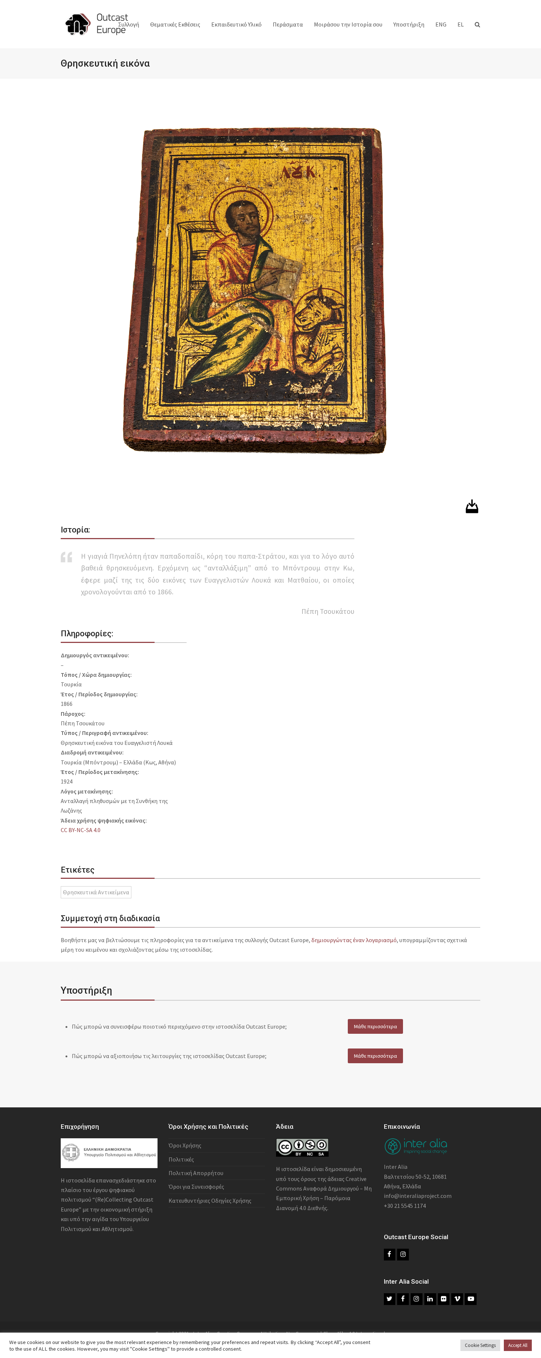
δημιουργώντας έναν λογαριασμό (354, 940)
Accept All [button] (517, 1345)
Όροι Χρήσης (185, 1145)
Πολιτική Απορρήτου (196, 1173)
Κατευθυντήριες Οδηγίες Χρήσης (210, 1200)
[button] (477, 24)
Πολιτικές (181, 1159)
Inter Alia (395, 1166)
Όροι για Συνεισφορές (196, 1186)
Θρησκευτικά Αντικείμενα (96, 892)
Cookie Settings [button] (480, 1345)
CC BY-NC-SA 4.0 (80, 830)
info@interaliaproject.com (418, 1195)
